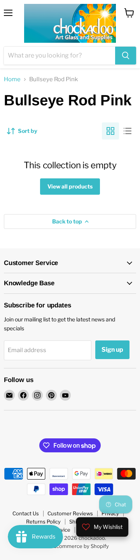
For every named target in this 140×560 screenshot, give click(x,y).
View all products (70, 186)
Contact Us (25, 513)
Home (12, 79)
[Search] (125, 56)
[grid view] (110, 131)
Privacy (110, 513)
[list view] (127, 131)
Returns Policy (43, 521)
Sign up (112, 349)
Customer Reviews (70, 513)
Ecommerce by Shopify (81, 546)
